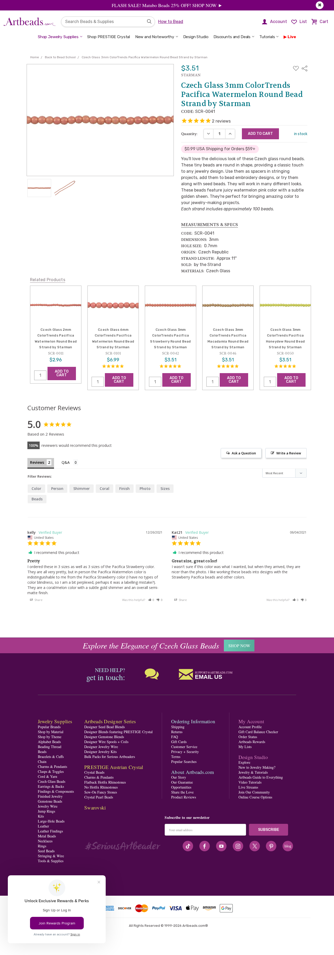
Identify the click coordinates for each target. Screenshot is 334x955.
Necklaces (45, 840)
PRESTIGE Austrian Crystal (113, 767)
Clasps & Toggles (51, 771)
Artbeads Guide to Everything (260, 777)
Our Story (178, 777)
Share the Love (182, 792)
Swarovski (95, 807)
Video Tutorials (249, 782)
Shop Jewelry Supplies (58, 36)
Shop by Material (50, 731)
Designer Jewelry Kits (100, 751)
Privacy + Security (185, 751)
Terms (175, 756)
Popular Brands (49, 726)
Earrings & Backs (51, 786)
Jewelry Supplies (55, 721)
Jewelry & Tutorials (253, 772)
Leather (43, 826)
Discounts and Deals (231, 36)
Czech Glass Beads (51, 781)
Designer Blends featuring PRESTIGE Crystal (118, 731)
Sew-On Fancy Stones (100, 792)
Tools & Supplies (50, 860)
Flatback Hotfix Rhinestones (105, 782)
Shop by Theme (49, 736)
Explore (244, 762)
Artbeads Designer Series (110, 721)
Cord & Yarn (47, 776)
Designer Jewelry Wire (101, 746)
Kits (41, 816)
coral (104, 488)
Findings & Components (56, 791)
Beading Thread (49, 746)
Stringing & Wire (51, 855)
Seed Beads (46, 850)
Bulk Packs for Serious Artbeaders (109, 756)
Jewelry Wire (47, 806)
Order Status (247, 736)
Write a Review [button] (288, 453)
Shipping (177, 726)
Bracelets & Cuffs (51, 756)
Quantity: (189, 133)
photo (145, 488)
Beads (42, 751)
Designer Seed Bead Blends (104, 726)
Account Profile (250, 726)
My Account (251, 721)
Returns (176, 731)
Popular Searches (183, 761)
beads (37, 498)
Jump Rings (46, 811)
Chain (42, 761)
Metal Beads (47, 836)
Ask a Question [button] (244, 453)
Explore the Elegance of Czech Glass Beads (151, 645)
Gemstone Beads (50, 801)
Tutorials (267, 36)
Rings (42, 845)
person (57, 488)
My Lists (245, 746)
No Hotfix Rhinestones (101, 787)
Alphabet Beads (49, 741)
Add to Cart (62, 373)
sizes (165, 488)
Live (292, 36)
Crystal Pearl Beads (98, 797)
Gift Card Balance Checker (258, 731)
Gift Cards (179, 741)
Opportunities (181, 787)
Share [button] (38, 600)
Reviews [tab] (37, 462)
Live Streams (248, 787)
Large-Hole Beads (51, 821)
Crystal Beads (94, 772)
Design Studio (195, 36)
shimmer (81, 488)
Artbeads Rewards (251, 741)
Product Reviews (183, 797)
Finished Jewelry (50, 796)
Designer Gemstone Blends (104, 736)
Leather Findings (50, 831)
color (36, 488)
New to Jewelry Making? (256, 767)
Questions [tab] (70, 463)
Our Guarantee (182, 782)
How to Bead (170, 21)
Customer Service (184, 746)
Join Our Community (254, 792)
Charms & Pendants (52, 766)
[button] (151, 600)
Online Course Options (255, 797)
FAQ (174, 736)
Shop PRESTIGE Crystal (108, 36)
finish (124, 488)
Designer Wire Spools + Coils (106, 741)
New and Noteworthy (154, 36)
